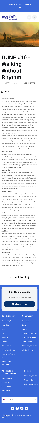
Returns (4, 342)
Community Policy (30, 376)
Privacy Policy (29, 380)
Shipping (5, 337)
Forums (24, 329)
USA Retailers (6, 386)
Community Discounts (29, 346)
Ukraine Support (27, 350)
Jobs (3, 333)
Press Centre (6, 391)
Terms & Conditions (30, 384)
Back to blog (21, 277)
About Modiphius (7, 321)
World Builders (27, 342)
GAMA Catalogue (7, 378)
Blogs (24, 325)
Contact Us (5, 325)
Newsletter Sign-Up (8, 350)
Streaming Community (29, 333)
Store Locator (6, 346)
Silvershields (26, 321)
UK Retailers (6, 382)
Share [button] (6, 91)
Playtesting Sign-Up (29, 337)
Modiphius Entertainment (16, 415)
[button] (5, 6)
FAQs (3, 329)
